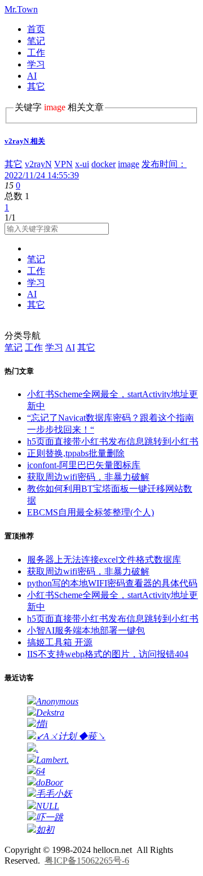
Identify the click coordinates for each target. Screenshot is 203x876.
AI (32, 75)
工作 (36, 52)
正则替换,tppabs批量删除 (76, 453)
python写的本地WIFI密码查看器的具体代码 (112, 583)
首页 (36, 29)
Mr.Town (21, 9)
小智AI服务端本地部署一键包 (86, 630)
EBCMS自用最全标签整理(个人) (90, 512)
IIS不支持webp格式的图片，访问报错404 (107, 654)
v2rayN (38, 164)
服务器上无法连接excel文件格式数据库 (104, 559)
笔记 (36, 41)
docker (103, 164)
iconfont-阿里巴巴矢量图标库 (83, 465)
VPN (63, 164)
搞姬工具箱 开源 (59, 642)
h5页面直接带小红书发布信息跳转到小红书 (112, 441)
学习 (36, 64)
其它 (36, 86)
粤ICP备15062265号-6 (87, 860)
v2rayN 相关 (25, 141)
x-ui (82, 164)
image (128, 164)
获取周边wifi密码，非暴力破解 (88, 477)
